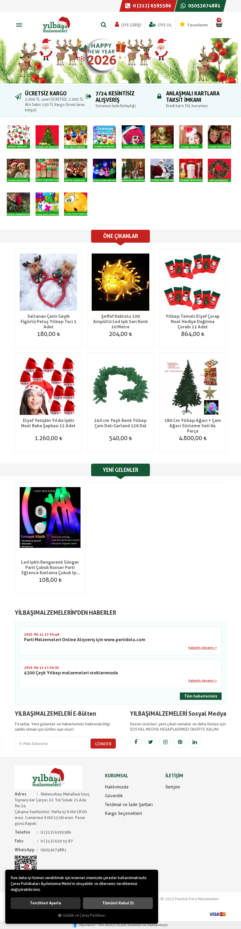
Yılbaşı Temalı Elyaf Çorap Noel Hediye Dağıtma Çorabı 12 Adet (192, 322)
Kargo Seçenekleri (123, 813)
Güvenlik (114, 795)
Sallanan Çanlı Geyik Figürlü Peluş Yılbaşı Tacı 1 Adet (48, 322)
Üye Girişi (130, 25)
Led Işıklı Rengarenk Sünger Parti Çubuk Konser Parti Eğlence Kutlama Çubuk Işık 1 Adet (50, 567)
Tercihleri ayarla (45, 903)
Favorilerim (197, 25)
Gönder (103, 743)
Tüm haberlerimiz (200, 696)
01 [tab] (120, 84)
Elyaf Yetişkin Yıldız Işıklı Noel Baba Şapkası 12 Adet (48, 423)
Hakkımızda (116, 787)
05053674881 (203, 6)
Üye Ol (164, 25)
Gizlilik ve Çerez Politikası (84, 915)
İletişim (172, 787)
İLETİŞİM (174, 775)
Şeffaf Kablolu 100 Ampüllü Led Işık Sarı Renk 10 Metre (120, 322)
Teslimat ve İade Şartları (129, 804)
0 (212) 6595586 (151, 6)
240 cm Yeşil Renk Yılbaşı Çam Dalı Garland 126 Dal (120, 423)
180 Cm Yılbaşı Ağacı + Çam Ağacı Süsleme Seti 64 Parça (192, 426)
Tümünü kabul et (118, 903)
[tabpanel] (120, 60)
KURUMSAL (116, 775)
